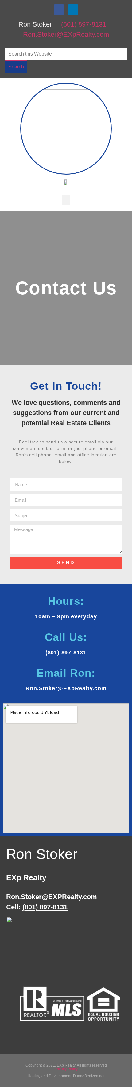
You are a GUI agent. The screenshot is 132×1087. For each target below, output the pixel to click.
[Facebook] (59, 9)
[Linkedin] (73, 9)
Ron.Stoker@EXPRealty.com (51, 897)
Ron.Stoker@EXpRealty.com (66, 34)
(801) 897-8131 (83, 24)
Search (16, 66)
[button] (66, 200)
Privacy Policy (66, 1069)
